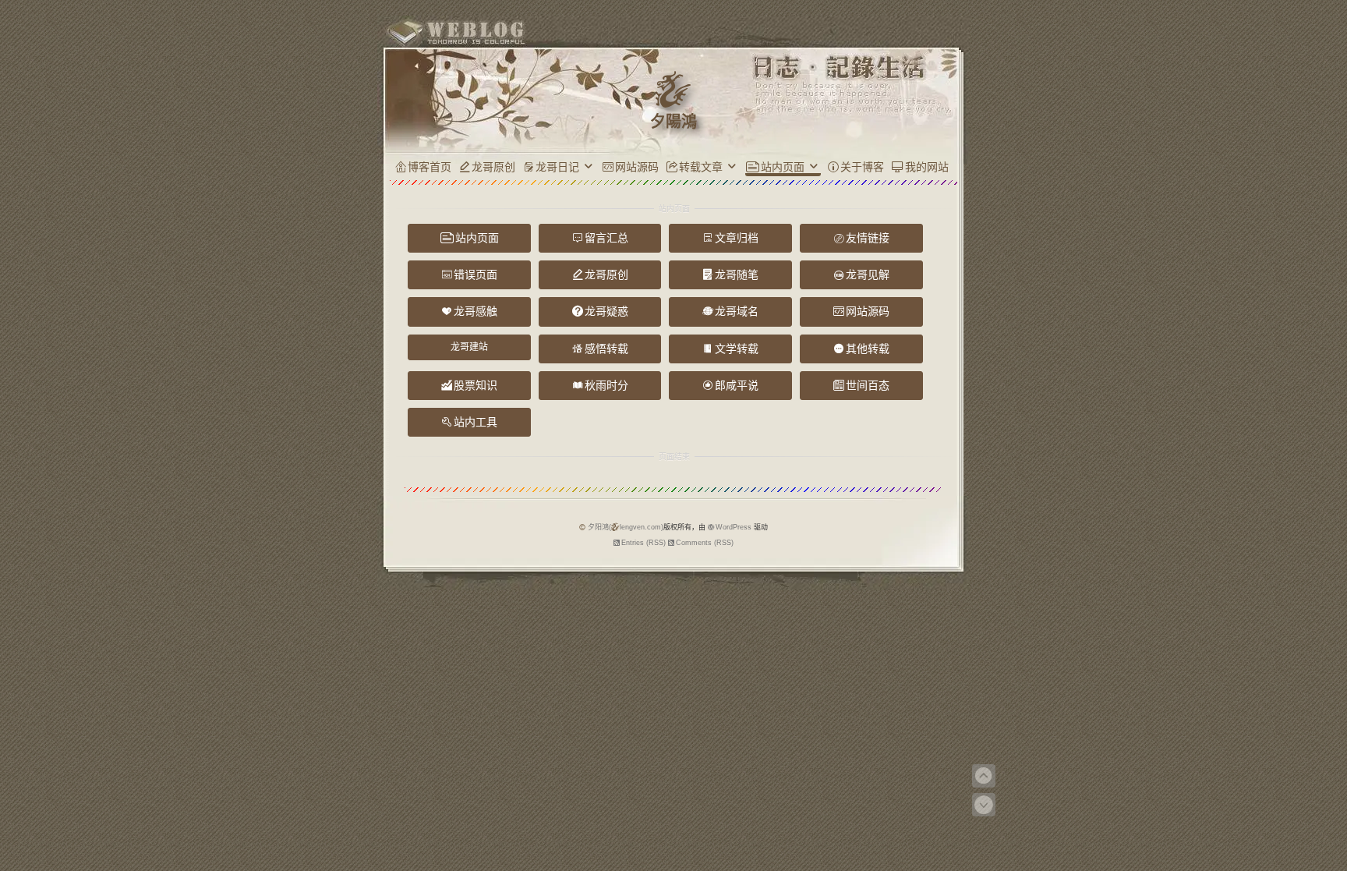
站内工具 (475, 421)
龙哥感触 (475, 311)
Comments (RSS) (705, 543)
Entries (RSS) (643, 543)
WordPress (733, 527)
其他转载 (867, 348)
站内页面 (782, 166)
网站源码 (637, 166)
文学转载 (736, 348)
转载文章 (701, 166)
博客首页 (429, 166)
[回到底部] (983, 804)
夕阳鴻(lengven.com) (625, 527)
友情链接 (867, 237)
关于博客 (862, 166)
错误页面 (475, 274)
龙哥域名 (736, 311)
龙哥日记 (557, 166)
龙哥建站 (469, 347)
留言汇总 (606, 237)
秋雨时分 (606, 385)
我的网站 (927, 166)
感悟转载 (606, 348)
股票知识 (475, 385)
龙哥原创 (493, 166)
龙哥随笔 (736, 274)
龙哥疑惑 (606, 311)
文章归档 (736, 237)
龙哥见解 (867, 274)
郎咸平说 (736, 385)
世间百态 (867, 385)
